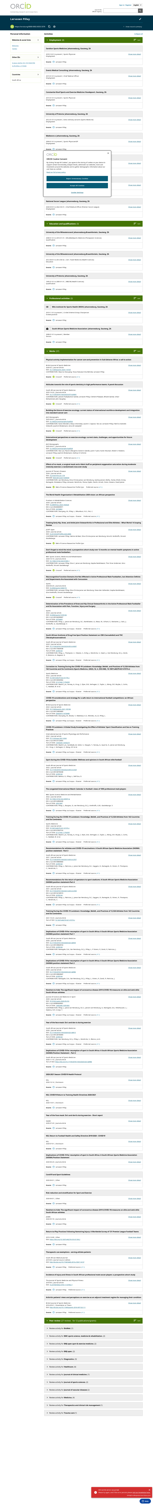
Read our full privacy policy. (56, 172)
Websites (15, 46)
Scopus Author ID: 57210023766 (23, 63)
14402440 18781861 (63, 1006)
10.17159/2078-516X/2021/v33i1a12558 (63, 891)
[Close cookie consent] (108, 153)
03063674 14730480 (63, 714)
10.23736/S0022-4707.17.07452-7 (61, 1285)
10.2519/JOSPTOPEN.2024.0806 (60, 534)
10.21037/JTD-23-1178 (57, 476)
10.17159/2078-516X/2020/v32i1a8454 (63, 943)
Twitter (14, 49)
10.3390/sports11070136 (58, 615)
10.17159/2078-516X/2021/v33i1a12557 (63, 860)
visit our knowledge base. (141, 1492)
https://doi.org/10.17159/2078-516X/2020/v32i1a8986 (73, 1062)
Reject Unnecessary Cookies (77, 179)
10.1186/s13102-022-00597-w (60, 799)
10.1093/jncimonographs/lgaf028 (61, 449)
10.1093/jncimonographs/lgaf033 (61, 422)
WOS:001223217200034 (61, 478)
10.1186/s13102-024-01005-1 (60, 561)
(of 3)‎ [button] (78, 597)
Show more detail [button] (134, 54)
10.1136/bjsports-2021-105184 (60, 709)
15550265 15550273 (63, 743)
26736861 (59, 509)
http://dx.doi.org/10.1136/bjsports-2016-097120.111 (68, 1307)
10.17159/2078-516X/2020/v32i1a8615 (63, 1033)
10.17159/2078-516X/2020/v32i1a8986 (63, 972)
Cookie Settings (77, 193)
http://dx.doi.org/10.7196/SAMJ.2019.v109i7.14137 (67, 1262)
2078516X (59, 651)
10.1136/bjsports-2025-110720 (60, 370)
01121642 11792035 (63, 682)
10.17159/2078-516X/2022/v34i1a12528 (63, 770)
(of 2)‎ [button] (78, 377)
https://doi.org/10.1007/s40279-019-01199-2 (65, 1239)
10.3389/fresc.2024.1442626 (59, 505)
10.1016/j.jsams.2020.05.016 (59, 1001)
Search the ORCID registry (97, 10)
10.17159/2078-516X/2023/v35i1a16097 (63, 646)
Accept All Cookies (77, 186)
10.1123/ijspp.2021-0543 (58, 738)
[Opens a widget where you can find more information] (145, 1501)
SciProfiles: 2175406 (19, 66)
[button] (138, 34)
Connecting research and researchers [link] (24, 12)
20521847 (59, 803)
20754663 (59, 619)
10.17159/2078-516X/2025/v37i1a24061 (63, 395)
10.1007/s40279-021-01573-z (59, 828)
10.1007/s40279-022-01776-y (59, 678)
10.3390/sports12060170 (58, 588)
